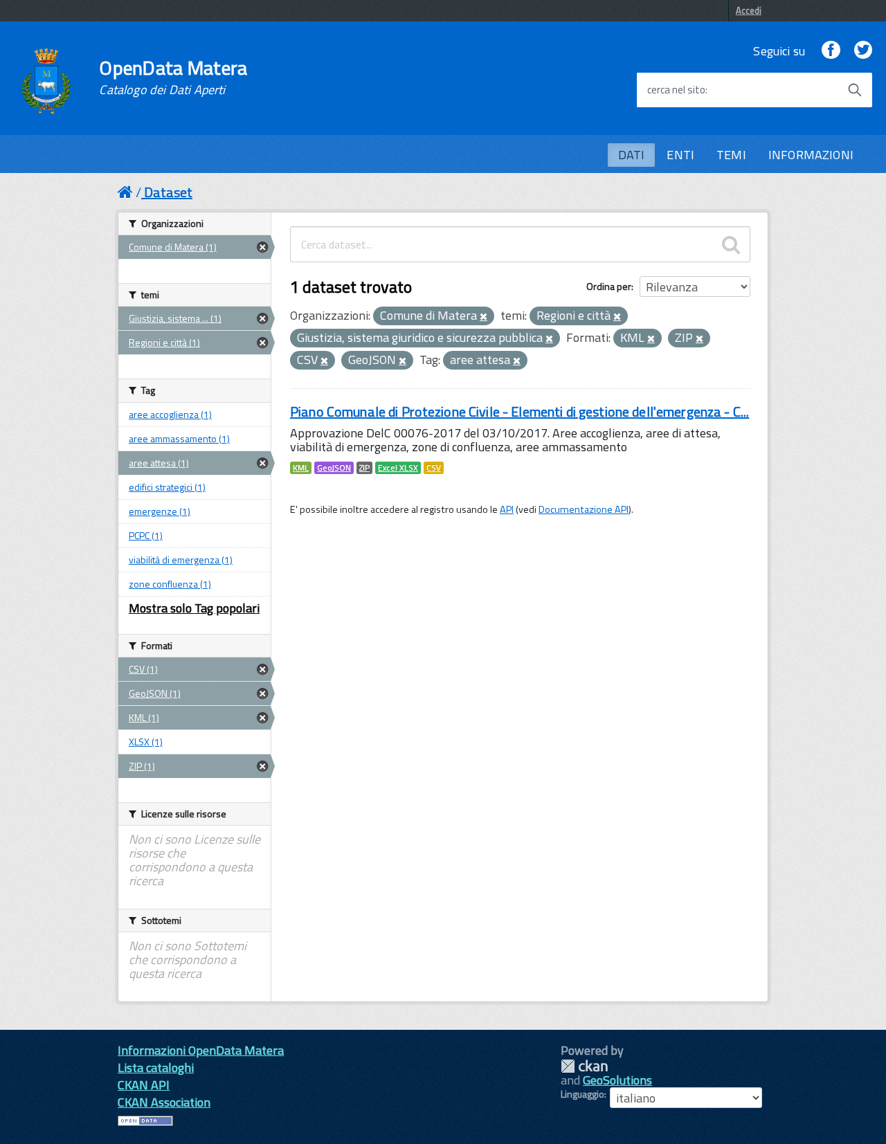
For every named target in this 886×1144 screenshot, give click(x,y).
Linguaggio (582, 1094)
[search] (731, 244)
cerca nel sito (676, 90)
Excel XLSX (398, 468)
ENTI (680, 154)
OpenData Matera (173, 77)
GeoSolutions (617, 1080)
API (507, 509)
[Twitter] (863, 51)
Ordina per (608, 286)
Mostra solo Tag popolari (194, 608)
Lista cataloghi (156, 1067)
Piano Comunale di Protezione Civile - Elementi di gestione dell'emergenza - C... (519, 411)
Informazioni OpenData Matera (201, 1050)
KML (301, 468)
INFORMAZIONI (810, 154)
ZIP (364, 468)
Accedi (748, 10)
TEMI (731, 154)
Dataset (168, 192)
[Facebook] (831, 51)
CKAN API (144, 1084)
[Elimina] (483, 317)
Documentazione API (584, 509)
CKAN (584, 1066)
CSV (433, 468)
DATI (631, 154)
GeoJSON (334, 468)
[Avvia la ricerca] (855, 90)
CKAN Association (164, 1102)
